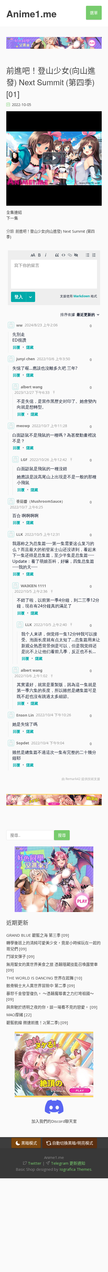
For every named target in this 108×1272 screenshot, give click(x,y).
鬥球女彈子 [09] (20, 956)
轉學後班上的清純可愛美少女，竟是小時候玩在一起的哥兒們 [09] (53, 945)
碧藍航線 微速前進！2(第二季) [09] (37, 1022)
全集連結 (14, 212)
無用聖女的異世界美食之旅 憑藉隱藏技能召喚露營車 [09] (52, 967)
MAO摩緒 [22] (18, 1014)
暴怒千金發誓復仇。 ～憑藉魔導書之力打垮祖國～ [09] (50, 996)
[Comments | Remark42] (54, 517)
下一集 (12, 218)
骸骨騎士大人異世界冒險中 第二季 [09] (40, 985)
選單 (94, 12)
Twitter (34, 1163)
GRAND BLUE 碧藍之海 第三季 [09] (37, 935)
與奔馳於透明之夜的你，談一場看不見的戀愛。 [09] (51, 1007)
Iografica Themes (75, 1169)
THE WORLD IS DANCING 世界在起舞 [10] (44, 977)
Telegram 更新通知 (67, 1163)
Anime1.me (31, 13)
